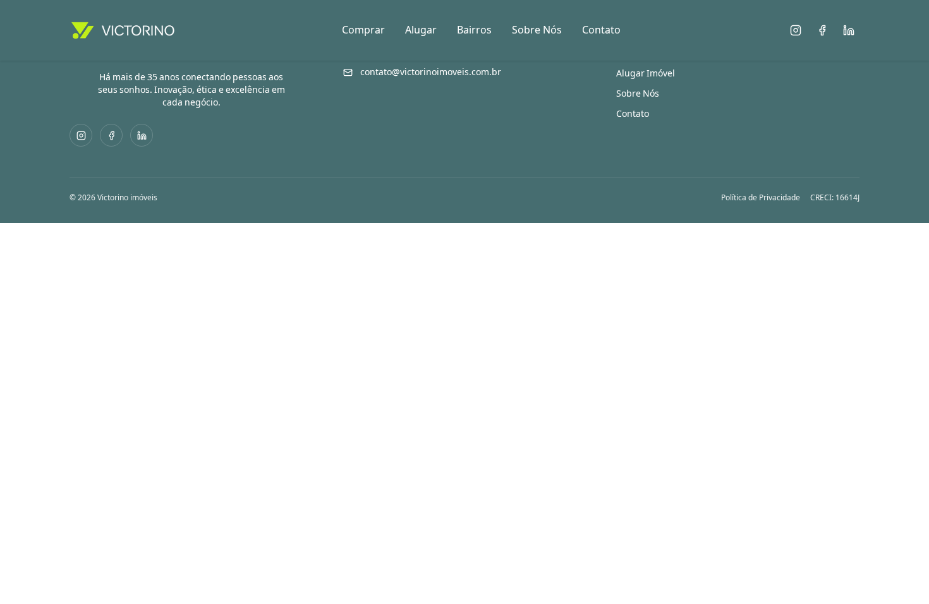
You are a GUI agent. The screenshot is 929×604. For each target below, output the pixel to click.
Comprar (363, 30)
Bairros (474, 30)
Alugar (421, 30)
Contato (601, 30)
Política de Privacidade (760, 197)
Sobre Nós (537, 30)
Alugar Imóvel (645, 73)
